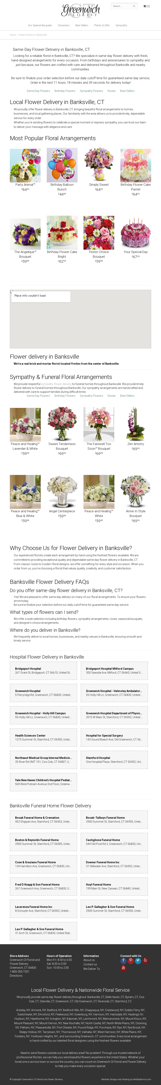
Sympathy (121, 25)
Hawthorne (37, 1018)
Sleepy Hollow (28, 1032)
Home (13, 35)
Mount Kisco (133, 1018)
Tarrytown (48, 1032)
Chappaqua (92, 1010)
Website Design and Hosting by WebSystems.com (126, 1079)
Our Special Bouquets (40, 25)
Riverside (103, 1001)
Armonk (36, 1010)
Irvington (55, 1018)
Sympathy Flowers (91, 90)
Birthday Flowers (65, 90)
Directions (16, 975)
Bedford (52, 1010)
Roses (112, 90)
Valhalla (87, 1032)
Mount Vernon (48, 1023)
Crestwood (112, 1010)
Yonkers (20, 1036)
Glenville (45, 1001)
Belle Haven (112, 997)
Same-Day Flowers (38, 90)
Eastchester (25, 1014)
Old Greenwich (83, 1001)
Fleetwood (62, 1014)
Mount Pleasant (24, 1023)
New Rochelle (71, 1023)
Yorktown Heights (42, 1036)
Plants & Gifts (102, 25)
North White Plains (118, 1023)
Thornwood (68, 1032)
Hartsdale (116, 1014)
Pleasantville (43, 1027)
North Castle (93, 1023)
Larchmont (90, 1018)
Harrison (98, 1014)
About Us (89, 960)
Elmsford (44, 1014)
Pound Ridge (85, 1027)
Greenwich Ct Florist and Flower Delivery (82, 12)
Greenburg (80, 1014)
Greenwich (62, 1001)
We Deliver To (91, 968)
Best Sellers (81, 25)
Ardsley (20, 1010)
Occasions (64, 25)
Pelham (25, 1027)
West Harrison (106, 1032)
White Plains (128, 1032)
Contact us (90, 964)
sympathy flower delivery (56, 384)
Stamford (121, 1001)
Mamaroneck (111, 1018)
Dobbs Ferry (132, 1010)
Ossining (140, 1023)
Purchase (105, 1027)
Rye (119, 1027)
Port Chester (64, 1027)
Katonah (72, 1018)
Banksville (93, 997)
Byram (129, 997)
